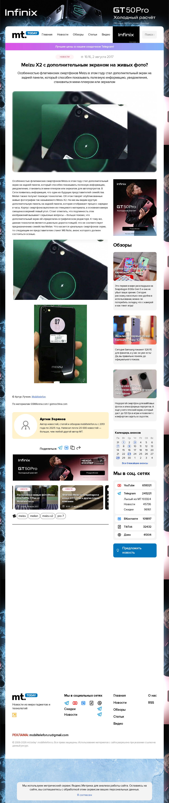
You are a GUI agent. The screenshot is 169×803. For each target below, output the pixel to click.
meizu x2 (47, 516)
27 (152, 453)
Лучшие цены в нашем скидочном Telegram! (84, 46)
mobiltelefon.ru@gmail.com (48, 735)
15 (123, 450)
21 (118, 453)
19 (146, 450)
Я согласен (84, 795)
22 (123, 453)
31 (118, 442)
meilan (34, 516)
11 (140, 446)
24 (134, 453)
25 (140, 453)
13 (152, 446)
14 (118, 450)
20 (152, 450)
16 (129, 450)
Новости (64, 57)
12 (146, 446)
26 (146, 453)
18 (141, 450)
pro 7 (60, 516)
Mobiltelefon (39, 396)
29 (123, 457)
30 (129, 457)
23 (129, 453)
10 (135, 446)
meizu (22, 516)
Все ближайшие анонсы (135, 463)
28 (117, 457)
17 (135, 450)
